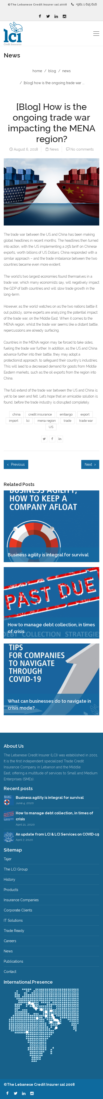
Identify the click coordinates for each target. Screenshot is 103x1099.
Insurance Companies (21, 900)
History (9, 879)
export (85, 414)
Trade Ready (14, 931)
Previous (17, 464)
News (66, 71)
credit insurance (40, 414)
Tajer (8, 859)
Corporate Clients (18, 910)
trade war (86, 421)
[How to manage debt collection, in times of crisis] (9, 815)
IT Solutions (13, 920)
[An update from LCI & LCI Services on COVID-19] (9, 837)
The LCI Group (16, 869)
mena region (47, 421)
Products (11, 890)
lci (28, 421)
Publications (13, 961)
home (37, 71)
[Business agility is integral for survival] (9, 800)
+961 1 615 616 (86, 4)
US (51, 427)
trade (67, 421)
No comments (82, 149)
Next (89, 464)
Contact (10, 972)
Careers (10, 941)
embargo (66, 414)
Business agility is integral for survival (50, 798)
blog (52, 71)
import (13, 421)
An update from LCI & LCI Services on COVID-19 (57, 834)
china (16, 414)
